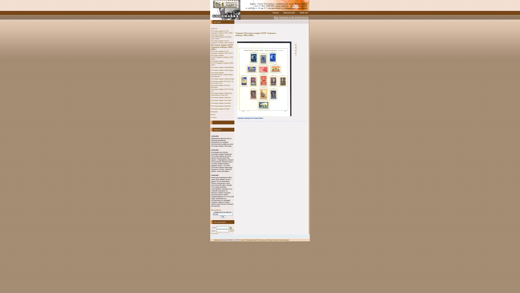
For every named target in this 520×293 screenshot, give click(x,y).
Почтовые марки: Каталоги (221, 100)
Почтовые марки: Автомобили (222, 67)
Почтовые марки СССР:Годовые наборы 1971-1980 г (222, 57)
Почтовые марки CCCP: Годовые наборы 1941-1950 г (222, 32)
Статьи (213, 117)
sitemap (217, 240)
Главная (276, 13)
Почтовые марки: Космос (220, 109)
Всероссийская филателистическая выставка (291, 19)
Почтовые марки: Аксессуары (222, 70)
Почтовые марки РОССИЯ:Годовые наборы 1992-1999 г (221, 37)
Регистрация (214, 233)
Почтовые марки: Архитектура (222, 79)
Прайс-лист (304, 13)
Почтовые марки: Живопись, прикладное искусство (222, 94)
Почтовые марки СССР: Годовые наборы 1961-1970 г (222, 52)
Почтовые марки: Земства (221, 97)
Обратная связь (289, 13)
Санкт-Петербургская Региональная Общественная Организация (264, 240)
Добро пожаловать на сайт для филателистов (291, 17)
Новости (214, 29)
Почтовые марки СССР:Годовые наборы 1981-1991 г (222, 63)
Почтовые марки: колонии (221, 103)
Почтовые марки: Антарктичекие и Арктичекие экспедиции (222, 74)
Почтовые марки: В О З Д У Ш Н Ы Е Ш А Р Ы (222, 82)
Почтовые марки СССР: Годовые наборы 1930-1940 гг (222, 42)
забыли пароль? (232, 230)
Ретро (213, 115)
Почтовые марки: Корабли (221, 106)
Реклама (214, 112)
